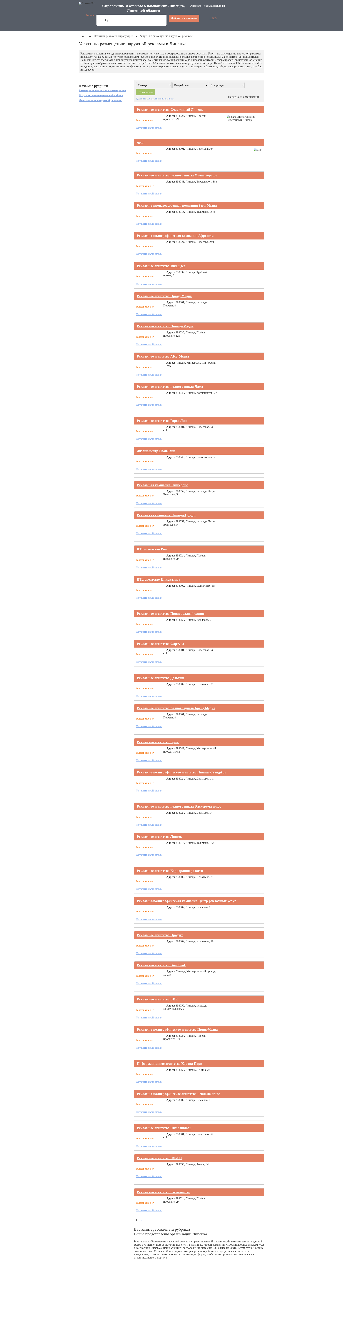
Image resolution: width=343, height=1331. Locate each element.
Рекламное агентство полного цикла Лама (170, 386)
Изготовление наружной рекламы (100, 100)
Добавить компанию (184, 18)
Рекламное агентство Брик (158, 742)
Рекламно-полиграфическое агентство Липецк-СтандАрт (181, 772)
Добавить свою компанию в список (155, 98)
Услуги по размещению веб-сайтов (101, 95)
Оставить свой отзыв (149, 127)
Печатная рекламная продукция (113, 36)
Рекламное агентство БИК (157, 999)
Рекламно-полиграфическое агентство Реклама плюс (178, 1094)
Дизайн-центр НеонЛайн (156, 451)
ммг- (140, 142)
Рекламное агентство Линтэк (159, 836)
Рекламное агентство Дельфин (160, 678)
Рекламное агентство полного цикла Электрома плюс (179, 806)
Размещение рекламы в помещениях (102, 90)
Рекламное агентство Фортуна (160, 644)
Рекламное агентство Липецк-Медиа (165, 326)
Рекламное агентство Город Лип (162, 421)
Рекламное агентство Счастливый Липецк (170, 109)
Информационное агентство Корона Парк (169, 1063)
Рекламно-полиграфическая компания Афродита (175, 236)
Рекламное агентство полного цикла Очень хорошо (177, 175)
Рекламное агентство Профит (160, 935)
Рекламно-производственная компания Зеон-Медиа (177, 205)
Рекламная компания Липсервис (162, 485)
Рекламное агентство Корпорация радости (170, 871)
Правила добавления (214, 5)
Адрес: (170, 115)
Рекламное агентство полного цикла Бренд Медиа (176, 708)
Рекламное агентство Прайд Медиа (164, 296)
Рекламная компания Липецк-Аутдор (166, 515)
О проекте (195, 5)
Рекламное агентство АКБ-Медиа (163, 356)
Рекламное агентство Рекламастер (163, 1192)
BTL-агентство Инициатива (158, 579)
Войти (213, 17)
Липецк (90, 15)
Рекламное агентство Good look (161, 965)
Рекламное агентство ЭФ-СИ (159, 1158)
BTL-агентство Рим (152, 549)
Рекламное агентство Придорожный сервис (170, 613)
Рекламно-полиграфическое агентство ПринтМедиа (177, 1029)
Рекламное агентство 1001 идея (161, 266)
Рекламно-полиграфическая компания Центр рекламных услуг (186, 901)
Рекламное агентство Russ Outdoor (164, 1128)
